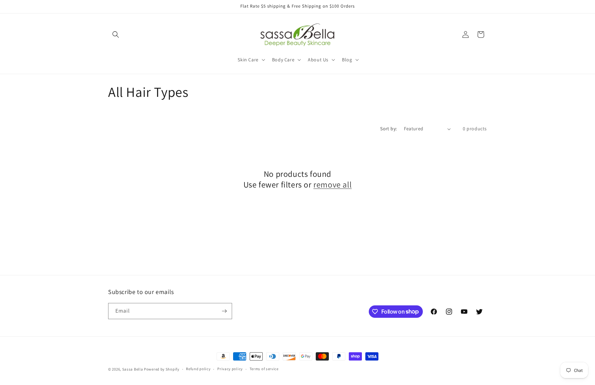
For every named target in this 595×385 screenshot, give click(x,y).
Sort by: (388, 128)
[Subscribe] (224, 311)
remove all (332, 184)
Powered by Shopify (161, 369)
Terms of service (264, 368)
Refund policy (198, 368)
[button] (115, 34)
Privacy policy (230, 368)
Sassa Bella (132, 369)
